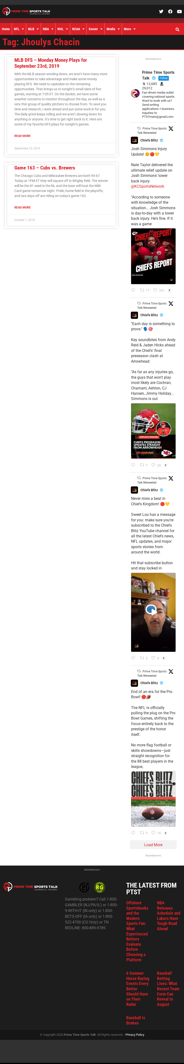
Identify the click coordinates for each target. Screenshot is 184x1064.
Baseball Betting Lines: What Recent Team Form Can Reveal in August (168, 989)
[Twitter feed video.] (153, 612)
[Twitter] (161, 11)
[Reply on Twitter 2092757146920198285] (134, 658)
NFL (16, 29)
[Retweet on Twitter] (139, 128)
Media (111, 29)
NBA (46, 29)
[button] (177, 29)
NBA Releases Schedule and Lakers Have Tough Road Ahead (168, 915)
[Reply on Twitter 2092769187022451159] (134, 465)
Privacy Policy (135, 1034)
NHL (60, 29)
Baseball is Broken (135, 1020)
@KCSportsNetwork (147, 186)
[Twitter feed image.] (153, 256)
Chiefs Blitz (149, 140)
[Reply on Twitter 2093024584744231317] (134, 290)
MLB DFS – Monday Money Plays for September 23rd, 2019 (50, 63)
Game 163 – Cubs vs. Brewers (44, 168)
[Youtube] (179, 11)
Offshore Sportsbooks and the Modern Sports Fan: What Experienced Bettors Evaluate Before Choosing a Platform (137, 931)
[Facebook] (170, 11)
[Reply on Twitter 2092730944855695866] (134, 833)
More (127, 29)
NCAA (76, 29)
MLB (31, 29)
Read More (22, 136)
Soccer (93, 29)
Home (6, 29)
